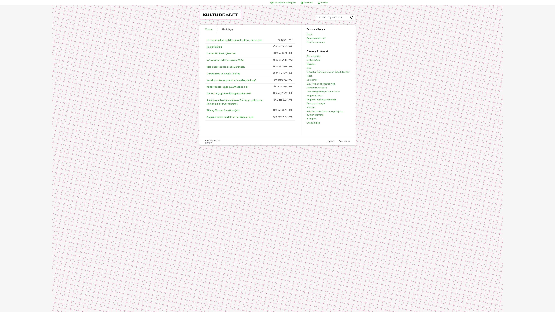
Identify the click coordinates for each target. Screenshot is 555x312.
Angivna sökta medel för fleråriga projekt (249, 117)
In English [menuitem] (311, 118)
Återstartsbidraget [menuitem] (316, 103)
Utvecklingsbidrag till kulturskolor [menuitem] (323, 91)
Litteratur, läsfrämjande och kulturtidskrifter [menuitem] (328, 72)
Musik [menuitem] (309, 76)
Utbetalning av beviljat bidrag (249, 73)
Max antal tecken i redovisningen (249, 66)
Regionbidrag (249, 46)
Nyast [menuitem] (310, 34)
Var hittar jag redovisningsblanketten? (249, 93)
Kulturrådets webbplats (284, 2)
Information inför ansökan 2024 (249, 60)
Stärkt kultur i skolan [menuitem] (317, 87)
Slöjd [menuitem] (309, 68)
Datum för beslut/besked (249, 53)
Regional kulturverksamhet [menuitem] (321, 99)
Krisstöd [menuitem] (311, 107)
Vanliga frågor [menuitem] (313, 60)
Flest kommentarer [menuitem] (316, 42)
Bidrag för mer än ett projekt (249, 110)
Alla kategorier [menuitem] (314, 56)
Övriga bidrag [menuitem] (313, 122)
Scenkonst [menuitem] (312, 80)
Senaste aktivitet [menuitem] (316, 38)
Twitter (324, 2)
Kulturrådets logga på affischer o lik (249, 86)
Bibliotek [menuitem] (311, 64)
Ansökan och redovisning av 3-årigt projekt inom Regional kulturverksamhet (249, 102)
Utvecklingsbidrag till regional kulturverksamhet (249, 40)
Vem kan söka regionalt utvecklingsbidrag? (249, 80)
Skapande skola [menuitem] (314, 95)
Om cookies (344, 141)
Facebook (308, 2)
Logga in (331, 141)
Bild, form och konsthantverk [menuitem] (321, 83)
